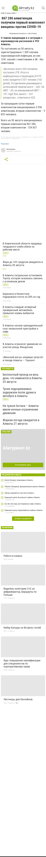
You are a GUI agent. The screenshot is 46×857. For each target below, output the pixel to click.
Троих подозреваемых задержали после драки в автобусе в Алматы (19, 392)
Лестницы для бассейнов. (18, 699)
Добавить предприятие (23, 519)
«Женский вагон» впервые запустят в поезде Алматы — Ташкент (23, 359)
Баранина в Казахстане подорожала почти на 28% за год (21, 295)
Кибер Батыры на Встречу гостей (22, 627)
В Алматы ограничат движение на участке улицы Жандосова (22, 345)
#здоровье (5, 144)
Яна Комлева (10, 149)
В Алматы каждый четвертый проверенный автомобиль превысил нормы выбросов (19, 310)
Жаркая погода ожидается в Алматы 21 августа (21, 421)
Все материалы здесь (23, 465)
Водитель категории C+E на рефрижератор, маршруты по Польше (20, 591)
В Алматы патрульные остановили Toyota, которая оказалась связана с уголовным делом (22, 278)
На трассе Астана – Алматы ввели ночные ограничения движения (21, 409)
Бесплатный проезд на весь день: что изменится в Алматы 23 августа (22, 378)
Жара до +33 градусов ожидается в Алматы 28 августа (23, 263)
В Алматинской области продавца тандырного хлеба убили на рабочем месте (22, 246)
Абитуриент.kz (16, 448)
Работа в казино (13, 555)
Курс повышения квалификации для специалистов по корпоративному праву (22, 663)
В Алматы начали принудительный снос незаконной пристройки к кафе (23, 328)
